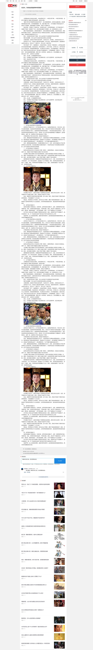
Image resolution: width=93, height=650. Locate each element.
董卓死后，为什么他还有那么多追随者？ (31, 618)
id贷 (74, 70)
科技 (12, 24)
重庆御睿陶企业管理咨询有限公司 (75, 22)
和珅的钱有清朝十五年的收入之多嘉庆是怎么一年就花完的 (35, 643)
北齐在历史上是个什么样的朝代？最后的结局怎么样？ (34, 626)
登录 (77, 60)
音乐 (16, 0)
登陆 (73, 0)
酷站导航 (70, 71)
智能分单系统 (79, 70)
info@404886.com (41, 453)
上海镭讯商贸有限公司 (73, 40)
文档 (12, 42)
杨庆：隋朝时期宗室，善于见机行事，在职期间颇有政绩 (35, 559)
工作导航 (74, 52)
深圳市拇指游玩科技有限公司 (74, 38)
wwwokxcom (75, 73)
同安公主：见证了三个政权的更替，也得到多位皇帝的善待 (35, 484)
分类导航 (30, 0)
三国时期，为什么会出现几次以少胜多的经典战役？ (33, 501)
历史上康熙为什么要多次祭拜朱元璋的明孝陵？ (32, 635)
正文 (26, 4)
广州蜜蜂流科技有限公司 (73, 34)
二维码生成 (78, 16)
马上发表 (60, 460)
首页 (8, 0)
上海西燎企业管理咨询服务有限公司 (75, 36)
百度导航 (74, 47)
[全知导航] (11, 8)
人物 (12, 34)
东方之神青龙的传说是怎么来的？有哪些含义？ (32, 610)
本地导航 (81, 52)
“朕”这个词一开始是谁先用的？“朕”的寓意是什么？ (33, 492)
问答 (12, 14)
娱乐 (12, 32)
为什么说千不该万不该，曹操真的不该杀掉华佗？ (33, 518)
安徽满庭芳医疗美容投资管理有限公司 (76, 30)
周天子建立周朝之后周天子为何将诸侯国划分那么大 (33, 584)
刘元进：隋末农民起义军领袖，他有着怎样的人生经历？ (35, 568)
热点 (12, 11)
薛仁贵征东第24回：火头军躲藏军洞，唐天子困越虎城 (34, 543)
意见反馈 (80, 0)
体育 (12, 17)
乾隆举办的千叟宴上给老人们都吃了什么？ (31, 576)
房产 (12, 26)
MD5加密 (83, 14)
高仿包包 (84, 70)
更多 (86, 20)
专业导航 (81, 47)
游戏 (13, 0)
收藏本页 (85, 0)
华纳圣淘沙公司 (71, 28)
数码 (24, 0)
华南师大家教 (83, 71)
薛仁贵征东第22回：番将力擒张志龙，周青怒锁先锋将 (34, 551)
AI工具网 (70, 73)
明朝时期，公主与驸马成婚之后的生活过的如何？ (33, 601)
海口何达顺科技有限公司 (73, 24)
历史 (12, 20)
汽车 (12, 29)
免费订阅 (77, 6)
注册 (76, 0)
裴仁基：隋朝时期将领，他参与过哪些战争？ (32, 534)
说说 (12, 40)
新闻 (10, 0)
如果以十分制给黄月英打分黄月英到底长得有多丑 (33, 526)
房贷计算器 (83, 16)
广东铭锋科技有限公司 (73, 32)
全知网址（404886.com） (29, 468)
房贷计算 (71, 14)
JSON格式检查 (72, 16)
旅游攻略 (12, 37)
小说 (19, 0)
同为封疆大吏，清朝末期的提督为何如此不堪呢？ (33, 509)
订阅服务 (36, 0)
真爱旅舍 (81, 73)
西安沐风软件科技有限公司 (73, 26)
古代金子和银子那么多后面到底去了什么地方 (32, 593)
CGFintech (77, 71)
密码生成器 (77, 14)
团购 (22, 0)
